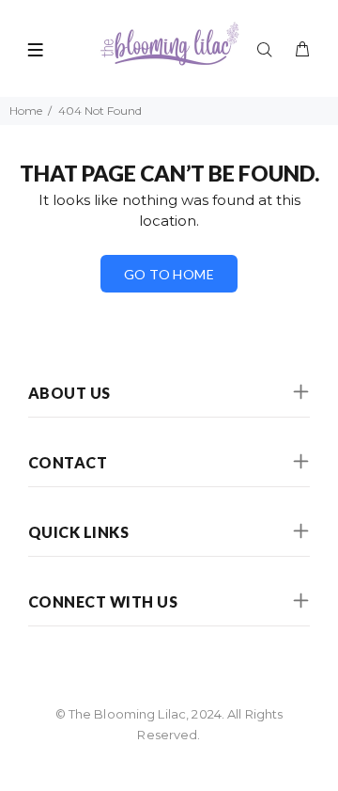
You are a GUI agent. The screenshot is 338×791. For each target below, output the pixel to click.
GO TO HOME (169, 274)
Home (25, 110)
